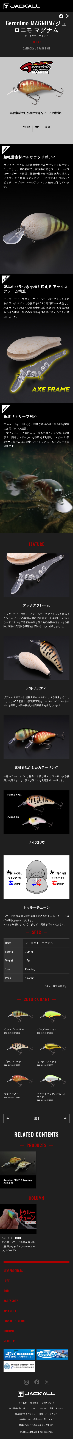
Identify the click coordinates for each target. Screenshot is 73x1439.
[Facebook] (61, 16)
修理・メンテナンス (48, 1413)
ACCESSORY (11, 1300)
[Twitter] (67, 16)
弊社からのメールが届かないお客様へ (36, 1424)
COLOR (47, 127)
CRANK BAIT (43, 48)
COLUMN (9, 1330)
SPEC (37, 127)
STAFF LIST (10, 1340)
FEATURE (26, 127)
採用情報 (34, 1402)
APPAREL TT (11, 1310)
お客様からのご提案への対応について (36, 1419)
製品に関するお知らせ (25, 1413)
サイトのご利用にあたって (51, 1408)
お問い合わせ (48, 1402)
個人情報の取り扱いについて (22, 1408)
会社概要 (23, 1402)
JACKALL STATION (14, 1320)
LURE (7, 1280)
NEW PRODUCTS (13, 1270)
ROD (6, 1290)
